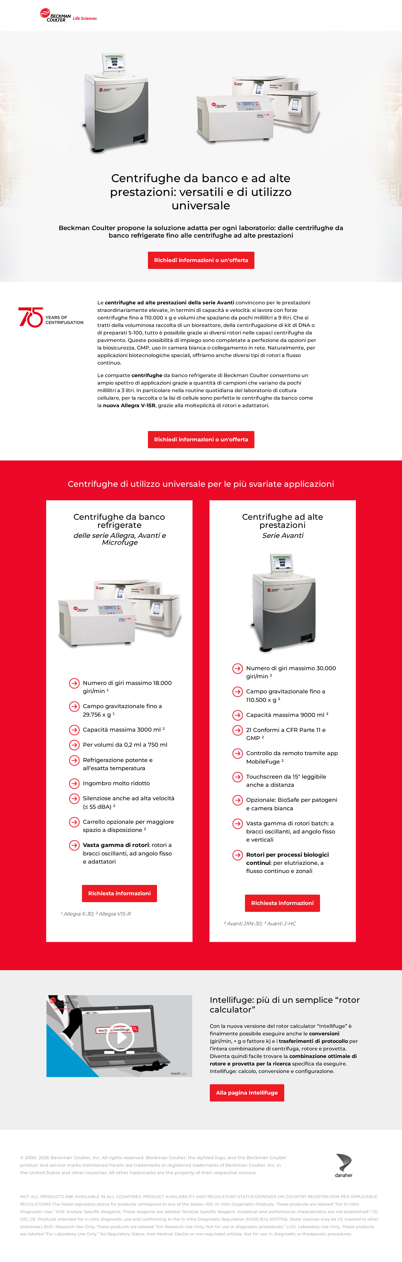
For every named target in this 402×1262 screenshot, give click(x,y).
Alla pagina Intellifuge (247, 1093)
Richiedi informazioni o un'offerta (201, 260)
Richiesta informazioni (119, 893)
